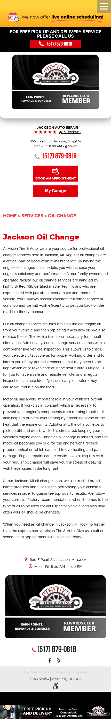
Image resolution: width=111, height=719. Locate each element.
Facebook (49, 660)
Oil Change (62, 215)
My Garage (55, 191)
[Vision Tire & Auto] (55, 82)
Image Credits (39, 678)
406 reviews (70, 132)
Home (10, 215)
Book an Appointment (55, 178)
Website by (66, 679)
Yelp (58, 660)
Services (32, 215)
